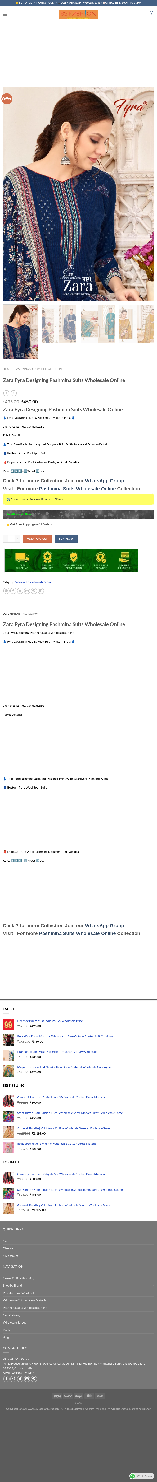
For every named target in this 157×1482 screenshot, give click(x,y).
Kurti (6, 1330)
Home (7, 368)
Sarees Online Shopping (18, 1278)
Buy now (66, 538)
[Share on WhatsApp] (6, 591)
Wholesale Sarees (14, 1322)
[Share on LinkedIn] (41, 591)
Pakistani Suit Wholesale (19, 1293)
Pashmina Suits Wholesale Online (39, 368)
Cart (6, 1241)
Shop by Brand (12, 1285)
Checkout (9, 1248)
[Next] (148, 335)
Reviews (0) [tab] (30, 613)
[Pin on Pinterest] (34, 591)
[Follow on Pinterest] (34, 1379)
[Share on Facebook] (13, 591)
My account (10, 1255)
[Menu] (5, 14)
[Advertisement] (78, 51)
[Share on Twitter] (20, 591)
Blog (6, 1337)
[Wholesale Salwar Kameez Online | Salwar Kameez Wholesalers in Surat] (78, 14)
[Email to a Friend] (27, 591)
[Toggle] (152, 1285)
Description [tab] (11, 613)
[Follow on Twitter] (20, 1379)
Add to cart (37, 538)
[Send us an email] (27, 1379)
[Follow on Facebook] (6, 1379)
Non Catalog (11, 1315)
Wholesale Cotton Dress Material (25, 1300)
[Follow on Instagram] (13, 1379)
